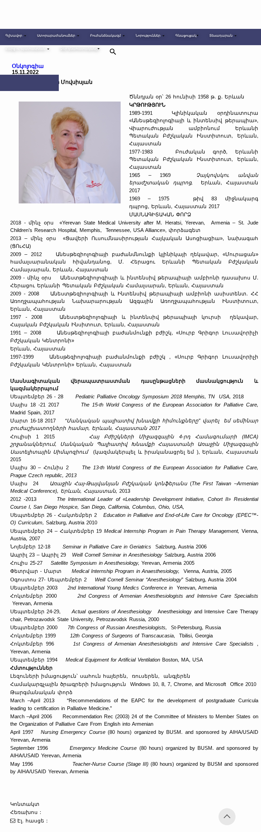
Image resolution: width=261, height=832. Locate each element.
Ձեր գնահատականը (79, 49)
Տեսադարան (220, 35)
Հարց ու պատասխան (25, 49)
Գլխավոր (13, 35)
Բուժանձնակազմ (105, 35)
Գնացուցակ (185, 35)
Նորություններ (148, 35)
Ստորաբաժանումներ (56, 35)
